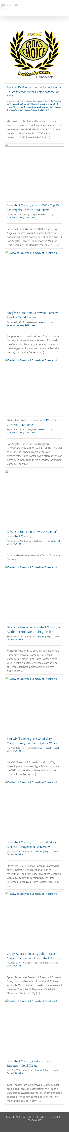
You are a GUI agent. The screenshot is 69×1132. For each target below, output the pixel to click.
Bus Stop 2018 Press (27, 104)
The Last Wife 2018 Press (18, 109)
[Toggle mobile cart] (60, 5)
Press (39, 101)
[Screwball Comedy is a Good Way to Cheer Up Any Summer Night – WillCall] (34, 706)
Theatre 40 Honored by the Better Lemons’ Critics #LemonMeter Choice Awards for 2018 (34, 92)
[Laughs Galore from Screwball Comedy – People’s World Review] (34, 280)
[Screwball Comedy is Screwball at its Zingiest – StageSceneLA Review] (34, 809)
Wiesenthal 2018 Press (42, 109)
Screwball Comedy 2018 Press (46, 106)
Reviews (41, 321)
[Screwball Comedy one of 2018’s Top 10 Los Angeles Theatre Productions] (34, 172)
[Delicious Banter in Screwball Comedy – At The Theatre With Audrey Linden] (34, 594)
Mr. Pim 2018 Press (22, 106)
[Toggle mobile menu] (66, 5)
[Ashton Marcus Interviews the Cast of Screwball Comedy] (34, 499)
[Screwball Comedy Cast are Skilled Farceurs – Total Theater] (34, 1028)
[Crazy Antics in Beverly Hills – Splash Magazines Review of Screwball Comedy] (34, 921)
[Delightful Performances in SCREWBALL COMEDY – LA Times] (34, 387)
